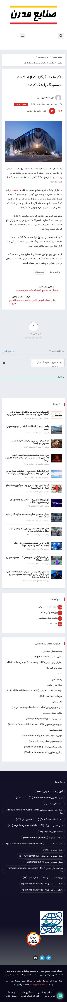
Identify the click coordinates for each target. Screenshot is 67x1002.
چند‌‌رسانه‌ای (57, 679)
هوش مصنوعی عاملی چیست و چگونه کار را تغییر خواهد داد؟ (27, 515)
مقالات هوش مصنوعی (48, 618)
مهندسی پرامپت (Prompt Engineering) (44, 718)
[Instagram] (35, 957)
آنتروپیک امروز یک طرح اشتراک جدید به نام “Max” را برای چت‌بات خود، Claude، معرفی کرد (28, 413)
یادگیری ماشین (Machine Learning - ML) (43, 747)
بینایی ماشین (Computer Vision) (47, 657)
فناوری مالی (57, 702)
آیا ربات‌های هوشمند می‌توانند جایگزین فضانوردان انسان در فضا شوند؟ (27, 487)
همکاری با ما (27, 992)
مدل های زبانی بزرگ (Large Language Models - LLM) (37, 707)
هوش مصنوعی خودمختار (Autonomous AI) (42, 735)
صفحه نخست (57, 57)
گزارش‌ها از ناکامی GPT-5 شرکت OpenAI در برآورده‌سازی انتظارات (29, 501)
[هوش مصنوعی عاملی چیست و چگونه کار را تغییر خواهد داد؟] (56, 517)
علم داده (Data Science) (50, 696)
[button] (61, 36)
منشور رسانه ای (45, 992)
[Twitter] (48, 957)
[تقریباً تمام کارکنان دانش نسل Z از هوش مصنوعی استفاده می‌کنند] (56, 560)
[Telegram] (42, 957)
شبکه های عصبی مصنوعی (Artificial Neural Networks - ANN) (34, 690)
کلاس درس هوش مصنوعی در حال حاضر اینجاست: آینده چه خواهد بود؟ (31, 544)
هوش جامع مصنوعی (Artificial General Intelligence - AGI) (35, 724)
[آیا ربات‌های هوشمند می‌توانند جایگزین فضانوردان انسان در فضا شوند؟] (56, 488)
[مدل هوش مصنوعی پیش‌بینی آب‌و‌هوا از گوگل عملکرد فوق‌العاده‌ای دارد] (56, 531)
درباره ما (12, 992)
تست (59, 673)
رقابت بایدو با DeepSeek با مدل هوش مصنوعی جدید (27, 428)
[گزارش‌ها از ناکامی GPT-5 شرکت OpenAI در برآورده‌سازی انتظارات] (56, 503)
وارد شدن (7, 351)
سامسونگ (39, 272)
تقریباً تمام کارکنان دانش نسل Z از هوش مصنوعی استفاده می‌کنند (27, 559)
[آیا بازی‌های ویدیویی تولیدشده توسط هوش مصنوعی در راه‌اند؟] (56, 443)
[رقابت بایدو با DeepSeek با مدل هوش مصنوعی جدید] (56, 429)
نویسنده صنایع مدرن (45, 97)
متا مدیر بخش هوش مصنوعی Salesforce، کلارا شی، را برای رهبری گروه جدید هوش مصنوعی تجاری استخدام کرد (28, 574)
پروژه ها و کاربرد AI (49, 612)
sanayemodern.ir (38, 985)
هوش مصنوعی (43, 57)
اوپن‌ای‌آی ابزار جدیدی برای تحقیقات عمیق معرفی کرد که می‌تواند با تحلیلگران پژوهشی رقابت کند (27, 472)
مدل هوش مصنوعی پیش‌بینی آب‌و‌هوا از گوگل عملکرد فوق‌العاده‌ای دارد (29, 530)
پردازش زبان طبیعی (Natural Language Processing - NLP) (34, 662)
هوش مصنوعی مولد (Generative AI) (45, 741)
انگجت (15, 190)
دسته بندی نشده (54, 685)
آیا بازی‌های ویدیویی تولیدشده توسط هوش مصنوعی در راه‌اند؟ (30, 442)
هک (60, 182)
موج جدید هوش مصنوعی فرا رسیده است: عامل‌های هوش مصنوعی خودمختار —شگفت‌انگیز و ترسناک (27, 457)
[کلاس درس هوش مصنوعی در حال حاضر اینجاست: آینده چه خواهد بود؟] (56, 546)
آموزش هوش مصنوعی (48, 606)
